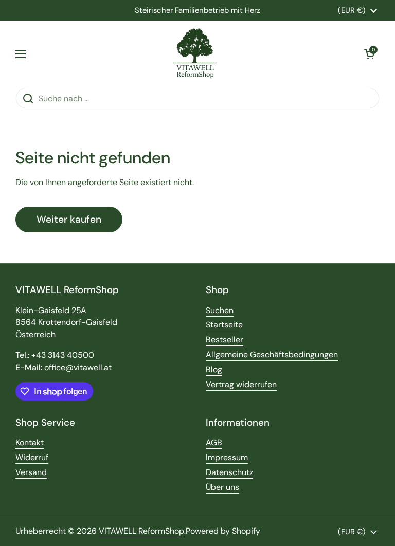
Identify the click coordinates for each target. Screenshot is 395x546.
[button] (369, 54)
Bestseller (224, 339)
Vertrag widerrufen (241, 384)
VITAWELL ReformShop (141, 530)
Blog (214, 369)
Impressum (227, 457)
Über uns (222, 487)
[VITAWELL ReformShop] (195, 54)
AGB (214, 442)
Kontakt (29, 442)
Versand (31, 472)
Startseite (224, 324)
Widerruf (31, 457)
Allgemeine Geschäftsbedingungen (272, 354)
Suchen (220, 310)
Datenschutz (229, 472)
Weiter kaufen (69, 219)
